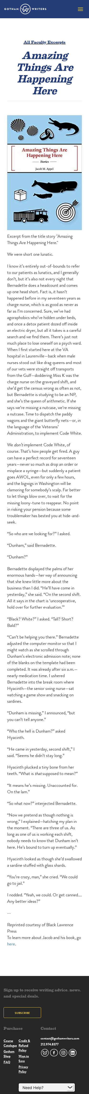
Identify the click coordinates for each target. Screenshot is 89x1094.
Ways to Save (24, 1058)
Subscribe (22, 1013)
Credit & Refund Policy (24, 1045)
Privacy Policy (23, 1069)
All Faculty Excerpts (44, 41)
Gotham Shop (9, 1053)
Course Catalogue (10, 1043)
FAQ (7, 1062)
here (11, 944)
